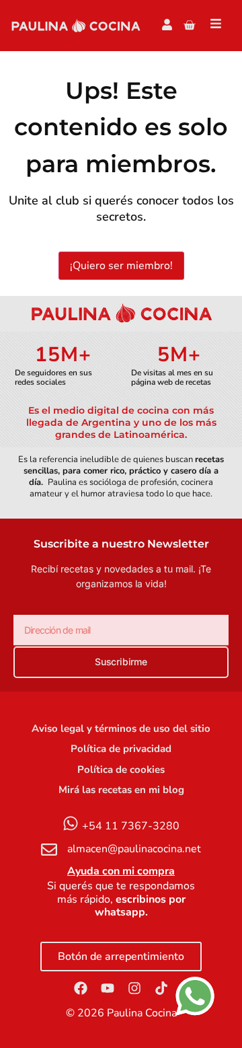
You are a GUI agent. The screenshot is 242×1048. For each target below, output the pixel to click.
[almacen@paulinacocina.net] (49, 849)
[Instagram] (134, 988)
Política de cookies (121, 769)
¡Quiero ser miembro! (121, 265)
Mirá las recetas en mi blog (121, 789)
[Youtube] (107, 988)
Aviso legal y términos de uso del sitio (121, 728)
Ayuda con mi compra (121, 871)
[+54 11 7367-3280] (71, 823)
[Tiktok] (161, 988)
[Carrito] (189, 25)
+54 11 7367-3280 (130, 826)
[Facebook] (80, 988)
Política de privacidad (121, 748)
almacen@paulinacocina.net (134, 848)
